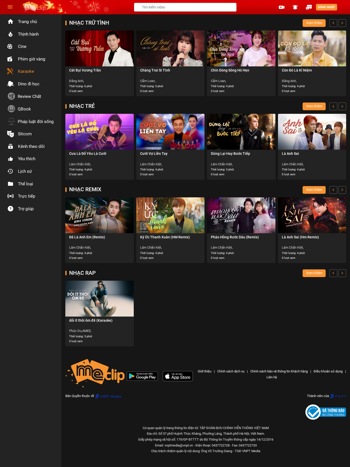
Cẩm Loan (147, 81)
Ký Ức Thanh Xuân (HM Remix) (165, 237)
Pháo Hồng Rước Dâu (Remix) (235, 237)
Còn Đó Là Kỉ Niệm (297, 70)
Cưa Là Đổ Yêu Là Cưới (87, 153)
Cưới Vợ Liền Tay (154, 153)
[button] (281, 7)
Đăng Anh (76, 81)
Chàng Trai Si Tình (155, 70)
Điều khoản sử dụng (328, 371)
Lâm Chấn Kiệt (79, 164)
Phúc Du (75, 331)
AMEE (86, 331)
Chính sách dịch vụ (230, 371)
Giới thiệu (204, 371)
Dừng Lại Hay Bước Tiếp (230, 153)
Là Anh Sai (290, 153)
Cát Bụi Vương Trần (85, 70)
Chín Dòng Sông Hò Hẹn (230, 70)
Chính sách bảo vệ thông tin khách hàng (279, 371)
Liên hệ (271, 377)
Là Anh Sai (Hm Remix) (300, 237)
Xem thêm (314, 23)
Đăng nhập (326, 7)
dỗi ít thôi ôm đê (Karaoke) (90, 320)
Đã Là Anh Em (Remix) (87, 237)
